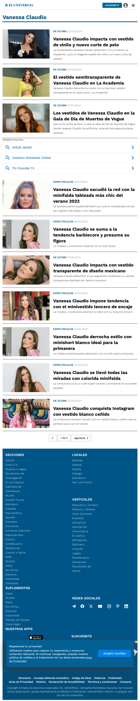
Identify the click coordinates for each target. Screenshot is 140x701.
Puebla (76, 469)
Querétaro (78, 477)
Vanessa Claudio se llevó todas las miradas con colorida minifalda (90, 375)
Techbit (10, 561)
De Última (11, 606)
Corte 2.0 (11, 464)
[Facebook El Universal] (82, 607)
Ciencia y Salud (15, 552)
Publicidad (115, 677)
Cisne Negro (13, 624)
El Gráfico (78, 535)
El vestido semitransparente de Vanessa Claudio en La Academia (88, 80)
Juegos (76, 553)
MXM (8, 556)
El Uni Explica (14, 482)
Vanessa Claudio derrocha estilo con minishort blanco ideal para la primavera (92, 342)
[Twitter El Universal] (91, 607)
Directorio (24, 677)
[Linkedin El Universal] (126, 607)
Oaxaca (77, 464)
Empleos (78, 518)
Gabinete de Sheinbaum (13, 489)
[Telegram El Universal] (74, 607)
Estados (10, 508)
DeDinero (78, 544)
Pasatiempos (80, 557)
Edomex (77, 460)
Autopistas (12, 578)
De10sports (79, 540)
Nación (9, 460)
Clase (9, 593)
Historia (41, 681)
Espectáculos (63, 181)
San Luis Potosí (82, 482)
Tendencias (12, 548)
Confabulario (13, 543)
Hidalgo (77, 473)
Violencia (99, 677)
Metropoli (11, 504)
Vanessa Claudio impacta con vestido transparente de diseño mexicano (93, 267)
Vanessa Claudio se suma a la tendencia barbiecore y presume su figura (91, 235)
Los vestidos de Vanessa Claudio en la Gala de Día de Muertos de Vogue (94, 115)
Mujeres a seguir (16, 469)
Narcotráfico (13, 513)
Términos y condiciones (102, 681)
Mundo (9, 495)
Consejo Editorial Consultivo (51, 677)
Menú (9, 565)
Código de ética (81, 677)
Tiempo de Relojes (17, 619)
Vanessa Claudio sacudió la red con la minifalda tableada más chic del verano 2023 (94, 195)
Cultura (10, 539)
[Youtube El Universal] (100, 607)
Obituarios (78, 522)
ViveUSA (77, 548)
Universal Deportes (17, 530)
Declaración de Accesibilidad (67, 681)
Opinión (10, 517)
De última (60, 31)
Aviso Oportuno (82, 513)
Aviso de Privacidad (21, 681)
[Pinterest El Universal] (118, 607)
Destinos (11, 574)
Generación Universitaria (80, 529)
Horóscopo (79, 562)
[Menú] (133, 5)
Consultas (11, 583)
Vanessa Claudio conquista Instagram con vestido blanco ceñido (93, 411)
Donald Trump (14, 499)
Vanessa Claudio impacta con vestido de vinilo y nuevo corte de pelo (93, 41)
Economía (11, 526)
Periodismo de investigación (14, 475)
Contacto (125, 681)
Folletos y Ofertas (83, 509)
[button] (112, 5)
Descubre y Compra (85, 504)
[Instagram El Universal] (109, 607)
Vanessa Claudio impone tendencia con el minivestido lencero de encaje (92, 303)
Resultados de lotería (81, 568)
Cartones (11, 521)
